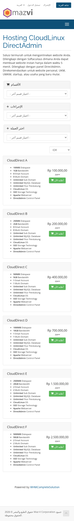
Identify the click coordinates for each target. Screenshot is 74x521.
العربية (20, 4)
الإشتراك (46, 4)
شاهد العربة (64, 5)
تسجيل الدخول (34, 4)
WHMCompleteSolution (45, 487)
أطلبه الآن (59, 180)
